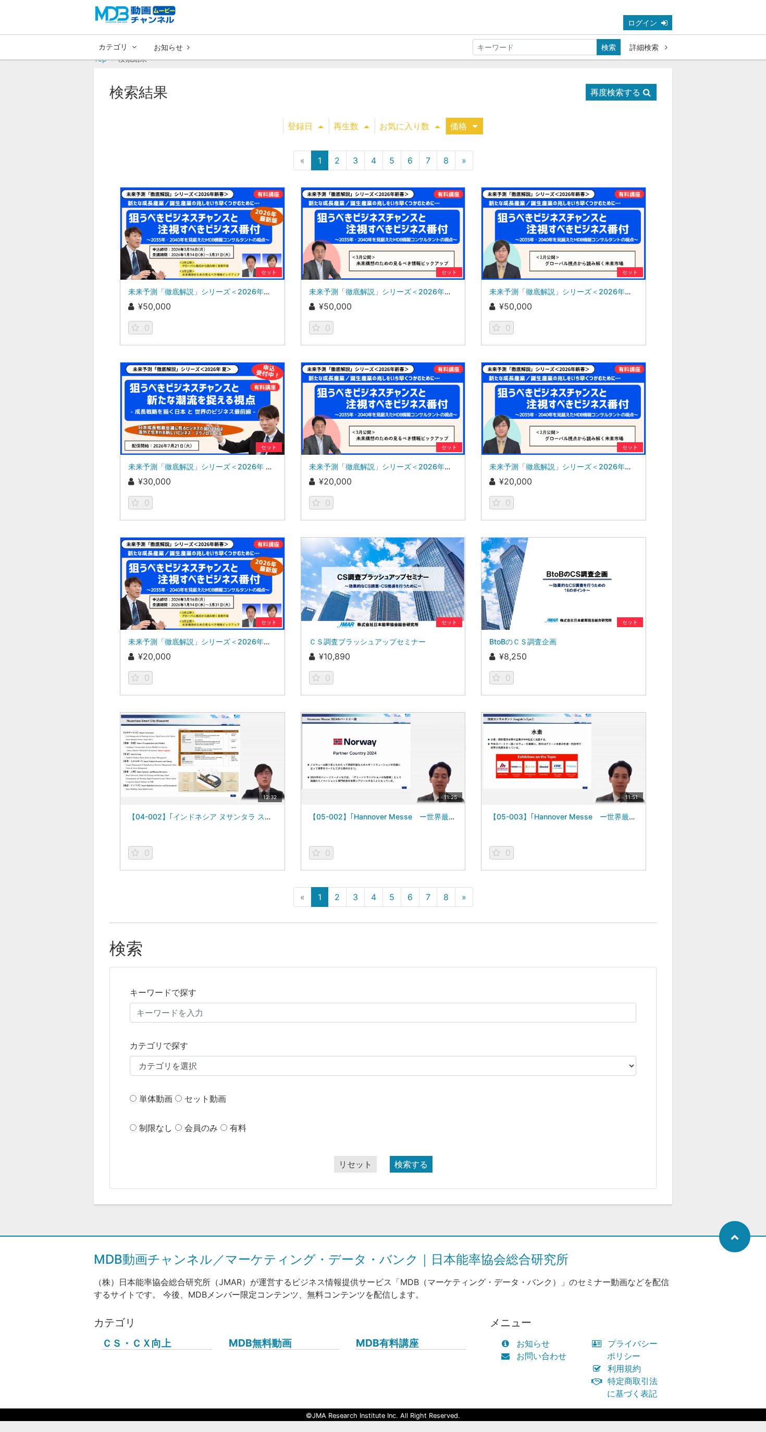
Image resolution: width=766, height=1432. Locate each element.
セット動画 (205, 1098)
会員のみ (201, 1128)
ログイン (642, 22)
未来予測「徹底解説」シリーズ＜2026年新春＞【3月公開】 (408, 291)
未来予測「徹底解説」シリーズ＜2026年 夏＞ (204, 466)
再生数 (346, 126)
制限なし (155, 1128)
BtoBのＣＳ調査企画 (523, 641)
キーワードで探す (163, 992)
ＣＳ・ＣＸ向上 (136, 1343)
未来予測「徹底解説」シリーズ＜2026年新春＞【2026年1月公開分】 (243, 641)
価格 (458, 126)
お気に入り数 (404, 126)
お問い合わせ (541, 1356)
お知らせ (168, 47)
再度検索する (615, 92)
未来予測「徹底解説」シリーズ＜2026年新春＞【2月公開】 (588, 291)
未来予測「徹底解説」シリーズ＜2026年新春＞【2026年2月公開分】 (605, 466)
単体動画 (155, 1098)
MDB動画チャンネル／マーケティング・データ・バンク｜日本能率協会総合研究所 (331, 1259)
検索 (608, 47)
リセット (355, 1164)
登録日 (300, 126)
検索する (411, 1164)
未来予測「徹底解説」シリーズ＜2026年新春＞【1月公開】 (227, 291)
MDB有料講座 (387, 1343)
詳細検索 (645, 47)
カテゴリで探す (159, 1045)
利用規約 (624, 1368)
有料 (238, 1128)
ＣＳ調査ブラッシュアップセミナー (367, 641)
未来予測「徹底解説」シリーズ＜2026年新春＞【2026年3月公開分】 (425, 466)
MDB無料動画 (260, 1343)
